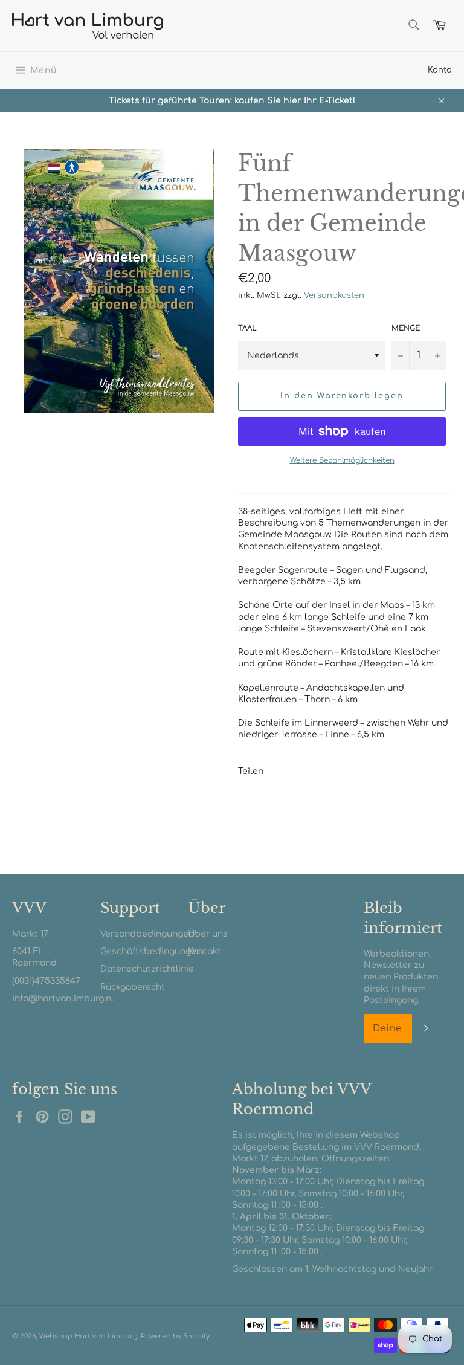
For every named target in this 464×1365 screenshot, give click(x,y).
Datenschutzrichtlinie (147, 968)
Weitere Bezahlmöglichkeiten (342, 460)
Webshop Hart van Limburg (88, 1336)
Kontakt (204, 951)
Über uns (208, 933)
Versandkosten (334, 295)
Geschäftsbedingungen (151, 951)
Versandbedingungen (147, 933)
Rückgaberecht (132, 987)
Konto (440, 70)
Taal (247, 328)
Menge (406, 328)
